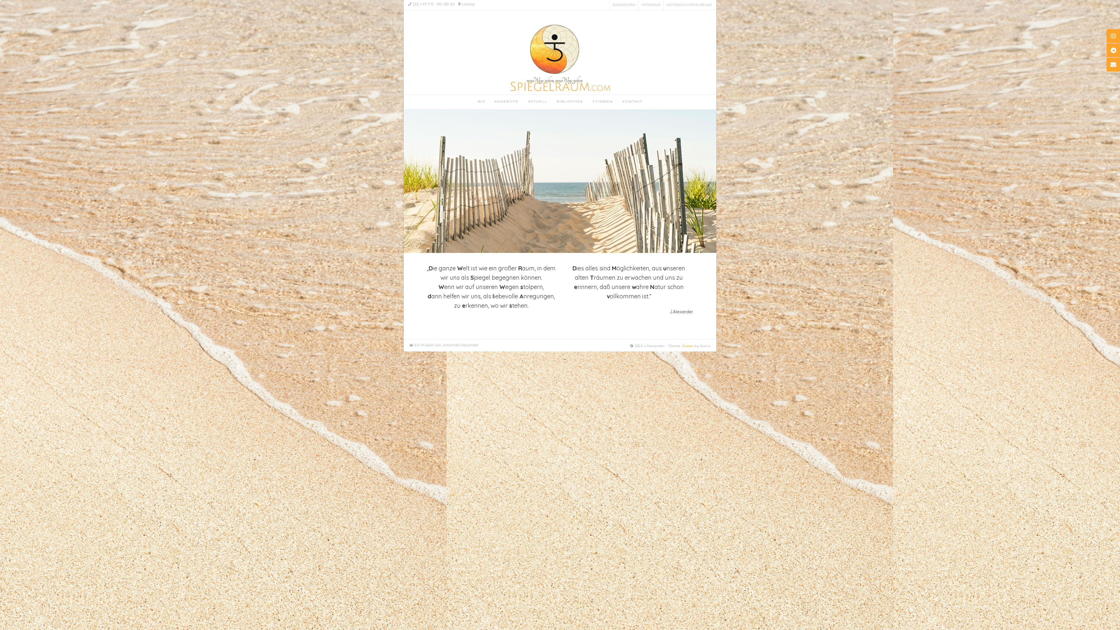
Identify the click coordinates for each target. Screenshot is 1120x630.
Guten (687, 346)
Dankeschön (624, 5)
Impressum (651, 5)
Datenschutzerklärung (689, 5)
